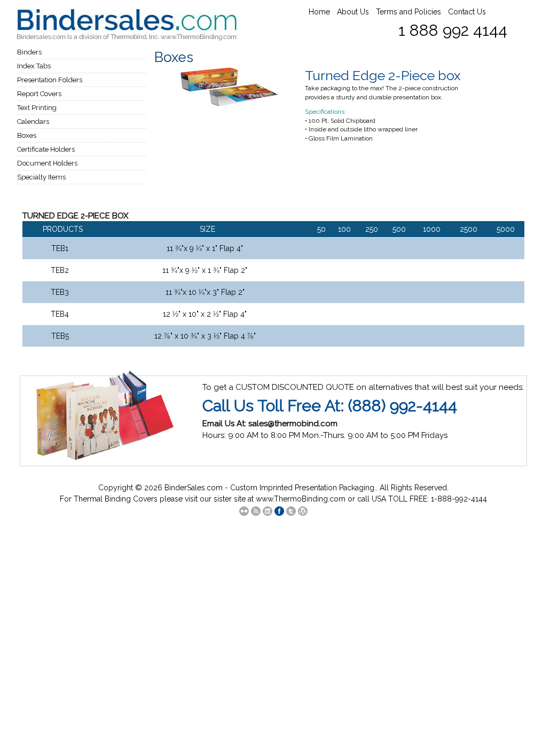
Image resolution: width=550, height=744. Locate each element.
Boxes (26, 135)
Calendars (33, 122)
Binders (29, 52)
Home (319, 11)
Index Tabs (34, 66)
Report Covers (39, 94)
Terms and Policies (408, 11)
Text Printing (37, 108)
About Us (353, 11)
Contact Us (467, 11)
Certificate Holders (46, 149)
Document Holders (47, 163)
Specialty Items (41, 177)
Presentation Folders (49, 80)
